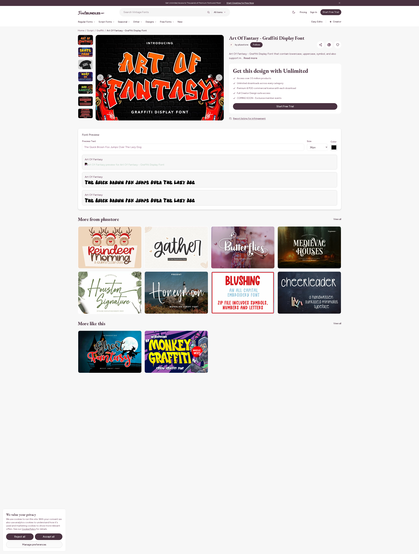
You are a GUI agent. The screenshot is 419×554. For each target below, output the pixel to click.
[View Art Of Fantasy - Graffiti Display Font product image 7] (85, 113)
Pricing (303, 12)
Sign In (313, 12)
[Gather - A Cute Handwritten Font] (176, 248)
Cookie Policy (29, 529)
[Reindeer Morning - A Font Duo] (109, 248)
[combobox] (164, 12)
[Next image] (219, 77)
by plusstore (239, 44)
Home (81, 30)
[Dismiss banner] (339, 3)
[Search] (208, 12)
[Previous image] (100, 77)
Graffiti (100, 30)
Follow (256, 44)
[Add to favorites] (337, 44)
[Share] (320, 44)
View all (337, 219)
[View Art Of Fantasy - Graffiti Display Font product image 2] (85, 52)
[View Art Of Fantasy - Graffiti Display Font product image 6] (85, 101)
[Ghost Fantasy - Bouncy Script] (109, 352)
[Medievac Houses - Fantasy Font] (309, 248)
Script (90, 30)
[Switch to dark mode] (293, 12)
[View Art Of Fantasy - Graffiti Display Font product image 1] (85, 40)
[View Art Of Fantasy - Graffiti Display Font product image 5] (85, 89)
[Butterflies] (242, 248)
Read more (250, 58)
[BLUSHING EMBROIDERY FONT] (242, 293)
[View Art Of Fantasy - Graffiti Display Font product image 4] (85, 77)
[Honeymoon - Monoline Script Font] (176, 293)
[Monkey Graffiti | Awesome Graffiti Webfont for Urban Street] (176, 352)
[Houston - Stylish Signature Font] (109, 293)
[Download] (130, 231)
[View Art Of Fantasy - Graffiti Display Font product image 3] (85, 64)
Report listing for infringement (249, 118)
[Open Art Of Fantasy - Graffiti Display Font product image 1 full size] (160, 77)
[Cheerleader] (309, 293)
